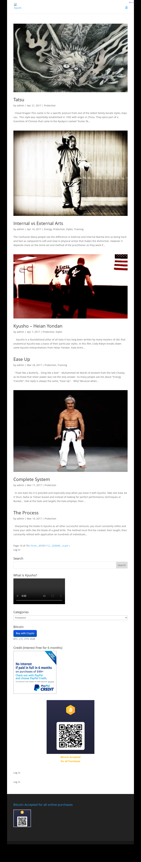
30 (56, 545)
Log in (16, 549)
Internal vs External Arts (38, 223)
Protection (50, 105)
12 (48, 545)
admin (20, 105)
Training (79, 229)
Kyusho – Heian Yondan (37, 326)
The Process (26, 513)
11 (45, 545)
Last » (66, 545)
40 (58, 545)
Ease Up (21, 359)
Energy (48, 229)
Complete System (31, 479)
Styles (69, 229)
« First (32, 545)
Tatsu (18, 99)
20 (53, 545)
